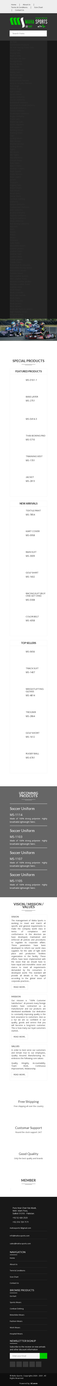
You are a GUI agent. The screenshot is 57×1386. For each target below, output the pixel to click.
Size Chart (38, 7)
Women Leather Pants (20, 284)
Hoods (13, 232)
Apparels (14, 226)
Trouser (31, 712)
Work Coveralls (16, 292)
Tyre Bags (14, 86)
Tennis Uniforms (17, 110)
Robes (12, 234)
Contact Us (19, 10)
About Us (26, 4)
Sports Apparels (17, 124)
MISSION (16, 996)
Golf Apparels (16, 127)
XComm (34, 1383)
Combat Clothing (17, 199)
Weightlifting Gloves (35, 690)
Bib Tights (14, 155)
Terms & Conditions (19, 7)
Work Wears (15, 289)
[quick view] (40, 388)
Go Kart (13, 42)
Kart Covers (15, 91)
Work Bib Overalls (18, 295)
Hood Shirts (15, 193)
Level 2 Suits (15, 50)
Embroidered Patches (19, 80)
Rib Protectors (16, 75)
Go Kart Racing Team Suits (22, 47)
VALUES (15, 1046)
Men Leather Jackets (19, 276)
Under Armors (16, 174)
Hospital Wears (16, 314)
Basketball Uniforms (19, 102)
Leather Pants (16, 251)
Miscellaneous (16, 157)
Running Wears (16, 130)
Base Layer (32, 396)
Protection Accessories (20, 265)
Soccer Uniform (22, 808)
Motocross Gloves (18, 270)
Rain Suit (31, 552)
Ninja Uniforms (16, 221)
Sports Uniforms (17, 97)
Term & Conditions (17, 1270)
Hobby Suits (15, 72)
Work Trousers (16, 300)
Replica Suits (15, 55)
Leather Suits (16, 254)
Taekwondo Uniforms (19, 207)
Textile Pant (33, 510)
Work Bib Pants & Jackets (21, 309)
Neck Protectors (17, 69)
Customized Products (19, 44)
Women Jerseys (17, 143)
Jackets (13, 179)
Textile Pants (15, 262)
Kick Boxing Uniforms (19, 223)
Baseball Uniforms (18, 108)
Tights (12, 149)
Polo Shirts (15, 163)
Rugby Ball (32, 753)
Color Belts (15, 243)
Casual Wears (16, 160)
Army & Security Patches (21, 83)
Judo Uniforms (16, 210)
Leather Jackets (17, 248)
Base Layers (15, 177)
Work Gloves (15, 306)
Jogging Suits (15, 185)
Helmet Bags (15, 88)
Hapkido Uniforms (18, 215)
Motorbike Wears (17, 245)
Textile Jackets (16, 259)
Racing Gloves (16, 64)
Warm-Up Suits (16, 121)
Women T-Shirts (17, 168)
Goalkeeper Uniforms (19, 113)
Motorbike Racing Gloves (21, 267)
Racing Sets (15, 53)
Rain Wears (15, 190)
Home (13, 4)
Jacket (30, 477)
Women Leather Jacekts (20, 281)
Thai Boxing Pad (35, 435)
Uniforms (14, 201)
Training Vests (16, 132)
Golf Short (33, 732)
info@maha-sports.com (19, 1235)
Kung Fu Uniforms (18, 218)
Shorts (13, 237)
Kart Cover (33, 531)
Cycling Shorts (16, 146)
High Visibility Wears (19, 311)
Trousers (14, 182)
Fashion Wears (16, 273)
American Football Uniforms (22, 105)
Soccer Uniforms (17, 99)
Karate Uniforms (17, 204)
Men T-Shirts (15, 166)
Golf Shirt (32, 572)
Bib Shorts (14, 152)
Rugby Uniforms (17, 116)
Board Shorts (16, 188)
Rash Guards (15, 171)
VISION (15, 916)
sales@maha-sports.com (20, 1243)
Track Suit (32, 668)
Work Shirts (15, 298)
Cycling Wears (16, 138)
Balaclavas (14, 66)
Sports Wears (16, 94)
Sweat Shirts (15, 196)
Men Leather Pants (18, 278)
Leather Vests (16, 256)
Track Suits (15, 119)
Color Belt (32, 616)
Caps (12, 135)
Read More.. (20, 987)
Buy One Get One (18, 58)
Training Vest (34, 456)
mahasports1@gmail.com (20, 1228)
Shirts (12, 229)
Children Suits (16, 77)
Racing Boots (16, 61)
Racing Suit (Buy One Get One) (35, 594)
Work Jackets (15, 303)
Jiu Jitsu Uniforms (17, 212)
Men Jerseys (15, 141)
